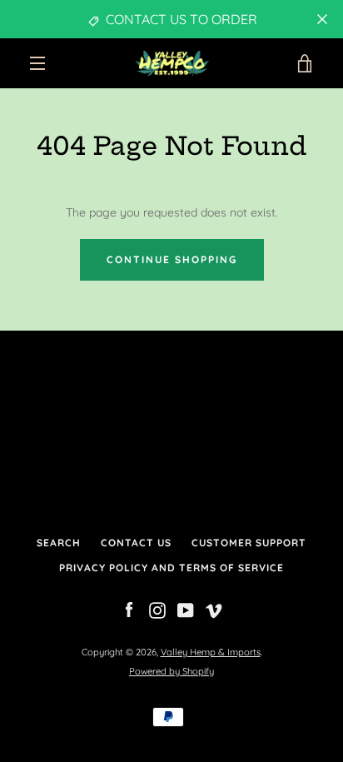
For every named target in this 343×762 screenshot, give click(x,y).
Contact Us (136, 542)
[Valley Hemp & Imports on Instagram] (157, 609)
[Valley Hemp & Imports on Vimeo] (214, 609)
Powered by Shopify (171, 671)
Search (59, 542)
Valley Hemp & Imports (211, 652)
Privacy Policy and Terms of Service (171, 567)
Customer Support (248, 542)
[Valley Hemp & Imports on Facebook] (129, 609)
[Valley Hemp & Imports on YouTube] (185, 609)
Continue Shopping (172, 259)
